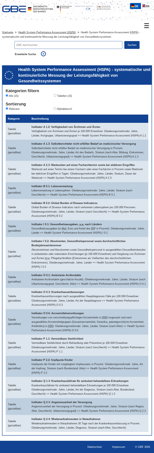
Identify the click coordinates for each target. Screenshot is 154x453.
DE (137, 6)
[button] (27, 131)
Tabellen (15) (64, 95)
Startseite (7, 32)
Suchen (132, 44)
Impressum (118, 446)
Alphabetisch (64, 108)
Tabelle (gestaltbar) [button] (14, 131)
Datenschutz (94, 446)
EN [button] (148, 6)
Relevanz (14, 108)
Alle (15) (13, 95)
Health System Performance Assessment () (47, 32)
